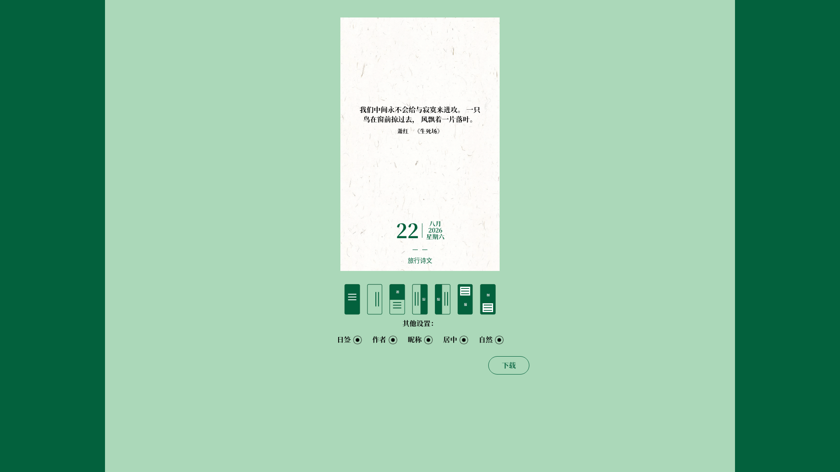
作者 (379, 339)
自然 (486, 339)
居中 (450, 339)
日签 (344, 339)
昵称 (415, 339)
